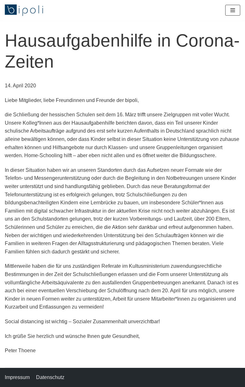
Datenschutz (50, 377)
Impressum (17, 377)
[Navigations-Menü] (232, 10)
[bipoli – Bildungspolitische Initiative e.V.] (24, 10)
